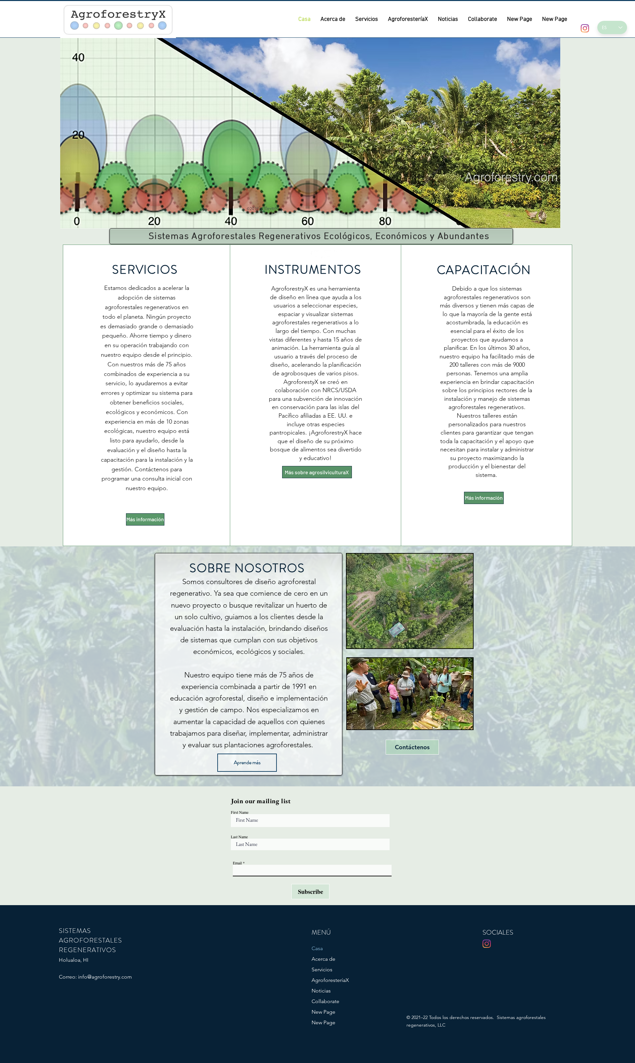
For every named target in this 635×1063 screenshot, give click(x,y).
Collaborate (325, 1001)
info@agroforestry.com (105, 977)
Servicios (322, 969)
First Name (239, 812)
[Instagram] (338, 254)
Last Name (239, 837)
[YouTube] (328, 254)
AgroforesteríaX (330, 980)
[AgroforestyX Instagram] (585, 28)
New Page (323, 1012)
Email (237, 863)
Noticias (321, 991)
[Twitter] (318, 254)
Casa (317, 948)
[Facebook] (308, 254)
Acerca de (323, 959)
